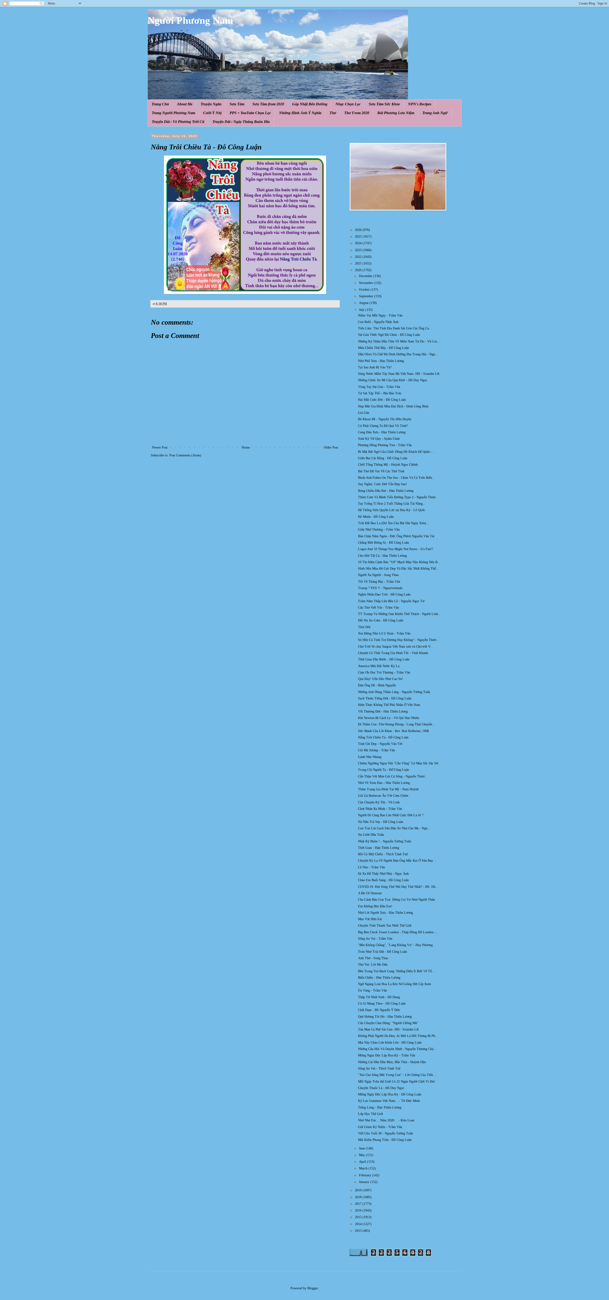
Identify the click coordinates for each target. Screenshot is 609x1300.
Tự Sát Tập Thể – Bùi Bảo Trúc (380, 393)
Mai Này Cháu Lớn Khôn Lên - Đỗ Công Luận (390, 1042)
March (363, 1168)
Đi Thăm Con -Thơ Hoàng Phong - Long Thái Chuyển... (396, 724)
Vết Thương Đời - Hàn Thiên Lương (383, 711)
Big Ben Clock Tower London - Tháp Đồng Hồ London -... (398, 932)
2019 (359, 1190)
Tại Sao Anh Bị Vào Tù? (375, 367)
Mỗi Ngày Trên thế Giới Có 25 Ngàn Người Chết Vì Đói (396, 1081)
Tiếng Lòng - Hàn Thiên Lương (379, 1107)
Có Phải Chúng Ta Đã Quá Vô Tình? (383, 426)
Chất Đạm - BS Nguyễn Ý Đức (379, 1010)
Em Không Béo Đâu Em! (375, 906)
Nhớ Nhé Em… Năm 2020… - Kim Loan (386, 1120)
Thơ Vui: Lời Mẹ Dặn (373, 964)
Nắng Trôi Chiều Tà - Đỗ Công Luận (383, 737)
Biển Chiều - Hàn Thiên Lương (379, 977)
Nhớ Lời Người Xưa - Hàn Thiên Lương (385, 912)
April (363, 1161)
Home (246, 447)
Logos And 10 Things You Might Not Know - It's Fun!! (395, 549)
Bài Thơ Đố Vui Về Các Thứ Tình (381, 471)
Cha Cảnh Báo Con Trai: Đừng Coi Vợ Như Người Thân (396, 899)
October (365, 289)
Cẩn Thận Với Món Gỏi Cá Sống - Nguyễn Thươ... (392, 776)
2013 (359, 1230)
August (364, 303)
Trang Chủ (160, 104)
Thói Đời (364, 627)
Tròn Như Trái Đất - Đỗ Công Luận (382, 951)
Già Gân (363, 413)
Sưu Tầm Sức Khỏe (384, 104)
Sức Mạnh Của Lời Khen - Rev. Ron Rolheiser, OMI (393, 731)
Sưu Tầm (237, 104)
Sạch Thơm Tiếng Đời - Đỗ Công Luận (384, 698)
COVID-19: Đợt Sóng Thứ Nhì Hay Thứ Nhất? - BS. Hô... (398, 887)
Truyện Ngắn (211, 104)
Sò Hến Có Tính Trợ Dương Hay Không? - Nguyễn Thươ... (398, 640)
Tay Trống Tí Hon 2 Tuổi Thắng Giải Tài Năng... (392, 503)
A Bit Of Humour (370, 893)
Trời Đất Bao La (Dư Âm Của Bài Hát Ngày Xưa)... (393, 523)
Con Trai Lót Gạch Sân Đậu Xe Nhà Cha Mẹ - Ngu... (394, 828)
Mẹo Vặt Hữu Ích (370, 919)
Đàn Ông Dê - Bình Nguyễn (377, 685)
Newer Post (159, 447)
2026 (359, 230)
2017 (359, 1204)
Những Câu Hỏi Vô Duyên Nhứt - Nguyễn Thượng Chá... (397, 1049)
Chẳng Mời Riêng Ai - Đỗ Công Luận (383, 542)
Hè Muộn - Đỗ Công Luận (376, 516)
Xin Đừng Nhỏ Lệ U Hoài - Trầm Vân (384, 633)
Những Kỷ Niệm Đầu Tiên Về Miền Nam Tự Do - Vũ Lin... (399, 341)
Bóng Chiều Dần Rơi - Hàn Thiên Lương (385, 491)
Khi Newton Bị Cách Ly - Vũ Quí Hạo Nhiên (388, 718)
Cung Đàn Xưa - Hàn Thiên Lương (382, 432)
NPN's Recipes (419, 104)
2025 (359, 236)
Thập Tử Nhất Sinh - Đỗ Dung (379, 997)
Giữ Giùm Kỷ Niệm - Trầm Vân (380, 1127)
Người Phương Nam (190, 20)
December (366, 276)
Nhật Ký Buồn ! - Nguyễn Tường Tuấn (384, 841)
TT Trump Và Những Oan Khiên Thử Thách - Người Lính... (399, 614)
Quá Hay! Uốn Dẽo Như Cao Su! (380, 679)
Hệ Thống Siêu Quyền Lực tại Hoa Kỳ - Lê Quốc (391, 510)
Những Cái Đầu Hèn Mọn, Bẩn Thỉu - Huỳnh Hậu (392, 1062)
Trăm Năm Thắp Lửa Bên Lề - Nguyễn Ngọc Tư (391, 601)
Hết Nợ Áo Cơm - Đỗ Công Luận (380, 620)
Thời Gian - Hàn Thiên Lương (378, 848)
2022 (359, 257)
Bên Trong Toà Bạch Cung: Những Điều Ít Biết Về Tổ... (396, 971)
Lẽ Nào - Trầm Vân (371, 867)
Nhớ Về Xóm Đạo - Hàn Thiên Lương (384, 783)
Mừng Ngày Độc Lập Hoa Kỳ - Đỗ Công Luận (389, 1094)
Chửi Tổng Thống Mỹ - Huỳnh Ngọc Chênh (388, 464)
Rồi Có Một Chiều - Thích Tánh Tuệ (383, 854)
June (362, 1148)
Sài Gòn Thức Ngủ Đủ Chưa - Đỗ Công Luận (389, 335)
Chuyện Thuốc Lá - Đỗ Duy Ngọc (381, 1088)
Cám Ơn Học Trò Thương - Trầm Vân (384, 672)
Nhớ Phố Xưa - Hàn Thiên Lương (381, 361)
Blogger (312, 1288)
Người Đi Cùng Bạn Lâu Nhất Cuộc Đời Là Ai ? (390, 815)
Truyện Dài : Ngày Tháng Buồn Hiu (241, 122)
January (364, 1182)
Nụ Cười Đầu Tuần (371, 834)
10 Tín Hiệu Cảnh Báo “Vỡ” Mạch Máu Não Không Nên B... (399, 562)
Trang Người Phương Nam (173, 113)
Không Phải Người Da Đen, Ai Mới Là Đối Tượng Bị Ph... (398, 1036)
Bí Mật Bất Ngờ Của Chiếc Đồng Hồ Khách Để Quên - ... (397, 452)
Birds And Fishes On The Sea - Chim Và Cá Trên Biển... (396, 477)
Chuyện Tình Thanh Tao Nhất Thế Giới (385, 925)
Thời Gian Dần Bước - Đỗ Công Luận (383, 659)
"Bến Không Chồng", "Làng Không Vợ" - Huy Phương (395, 945)
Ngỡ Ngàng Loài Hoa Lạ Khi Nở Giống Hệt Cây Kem (394, 984)
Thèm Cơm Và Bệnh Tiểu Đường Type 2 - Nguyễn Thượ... (398, 497)
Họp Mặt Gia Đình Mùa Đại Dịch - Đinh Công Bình (393, 406)
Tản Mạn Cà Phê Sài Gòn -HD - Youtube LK (388, 1029)
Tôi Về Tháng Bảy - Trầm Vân (379, 581)
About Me (184, 104)
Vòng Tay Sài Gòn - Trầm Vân (379, 387)
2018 (359, 1197)
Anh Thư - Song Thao (373, 958)
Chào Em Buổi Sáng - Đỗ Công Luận (383, 880)
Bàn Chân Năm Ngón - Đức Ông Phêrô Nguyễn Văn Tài (396, 536)
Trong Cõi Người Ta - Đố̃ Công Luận (383, 770)
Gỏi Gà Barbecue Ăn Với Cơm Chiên (383, 795)
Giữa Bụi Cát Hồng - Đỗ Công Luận (382, 458)
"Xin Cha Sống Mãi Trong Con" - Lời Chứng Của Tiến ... (397, 1075)
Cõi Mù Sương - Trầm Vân (376, 750)
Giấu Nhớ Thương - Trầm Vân (379, 529)
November (366, 283)
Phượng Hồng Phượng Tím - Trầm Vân (385, 445)
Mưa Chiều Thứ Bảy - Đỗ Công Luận (383, 348)
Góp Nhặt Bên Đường (309, 104)
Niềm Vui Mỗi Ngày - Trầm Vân (380, 315)
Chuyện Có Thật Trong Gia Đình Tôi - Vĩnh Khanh (393, 653)
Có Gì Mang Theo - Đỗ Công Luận (382, 1003)
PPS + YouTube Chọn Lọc (250, 113)
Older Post (331, 447)
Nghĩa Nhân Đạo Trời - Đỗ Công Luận (384, 594)
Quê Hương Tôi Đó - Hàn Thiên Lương (385, 1016)
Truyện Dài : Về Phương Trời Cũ (178, 122)
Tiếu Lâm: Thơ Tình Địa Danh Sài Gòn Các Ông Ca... (395, 328)
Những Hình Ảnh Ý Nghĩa (300, 113)
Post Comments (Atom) (185, 455)
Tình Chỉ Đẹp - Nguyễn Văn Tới (380, 744)
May (362, 1155)
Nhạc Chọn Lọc (348, 104)
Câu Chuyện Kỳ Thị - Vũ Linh (379, 802)
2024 (359, 243)
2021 (359, 263)
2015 (359, 1217)
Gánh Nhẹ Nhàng (369, 757)
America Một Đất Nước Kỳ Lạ (378, 666)
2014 (359, 1224)
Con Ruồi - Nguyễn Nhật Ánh (378, 322)
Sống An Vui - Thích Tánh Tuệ (379, 1068)
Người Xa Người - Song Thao (378, 575)
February (365, 1175)
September (366, 296)
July (362, 310)
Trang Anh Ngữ (434, 113)
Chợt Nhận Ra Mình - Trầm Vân (380, 809)
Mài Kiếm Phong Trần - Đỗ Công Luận (385, 1140)
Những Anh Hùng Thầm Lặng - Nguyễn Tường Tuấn (394, 692)
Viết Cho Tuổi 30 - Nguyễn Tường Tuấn (385, 1133)
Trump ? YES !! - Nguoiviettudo (380, 588)
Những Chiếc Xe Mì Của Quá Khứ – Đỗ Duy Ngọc (392, 380)
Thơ (332, 113)
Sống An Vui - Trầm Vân (375, 938)
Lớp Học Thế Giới (370, 1114)
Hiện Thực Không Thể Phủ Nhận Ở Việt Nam (389, 705)
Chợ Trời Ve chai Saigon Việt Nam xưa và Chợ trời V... (395, 646)
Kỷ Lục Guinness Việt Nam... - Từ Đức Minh (389, 1101)
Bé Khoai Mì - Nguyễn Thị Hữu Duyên (384, 419)
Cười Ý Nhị (212, 113)
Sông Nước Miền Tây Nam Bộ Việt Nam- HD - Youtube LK (399, 374)
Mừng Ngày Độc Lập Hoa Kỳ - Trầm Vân (386, 1055)
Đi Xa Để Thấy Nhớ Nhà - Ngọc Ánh (383, 873)
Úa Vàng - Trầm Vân (372, 990)
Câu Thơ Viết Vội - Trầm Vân (378, 607)
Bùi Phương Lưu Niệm (395, 113)
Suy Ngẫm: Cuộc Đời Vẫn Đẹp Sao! (382, 484)
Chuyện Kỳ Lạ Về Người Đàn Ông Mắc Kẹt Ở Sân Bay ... (397, 860)
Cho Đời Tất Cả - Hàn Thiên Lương (382, 555)
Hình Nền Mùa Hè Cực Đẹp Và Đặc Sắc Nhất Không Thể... (398, 568)
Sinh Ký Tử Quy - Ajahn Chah (379, 438)
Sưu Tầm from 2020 (268, 104)
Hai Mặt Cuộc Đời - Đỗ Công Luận (382, 399)
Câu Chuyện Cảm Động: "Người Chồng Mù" (388, 1023)
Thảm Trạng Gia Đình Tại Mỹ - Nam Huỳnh (388, 789)
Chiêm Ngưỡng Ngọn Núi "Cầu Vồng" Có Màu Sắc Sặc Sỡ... (399, 763)
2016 (359, 1210)
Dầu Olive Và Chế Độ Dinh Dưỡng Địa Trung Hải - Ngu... (398, 354)
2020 (359, 270)
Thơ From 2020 (356, 113)
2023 (359, 250)
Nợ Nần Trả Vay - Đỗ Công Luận (380, 822)
